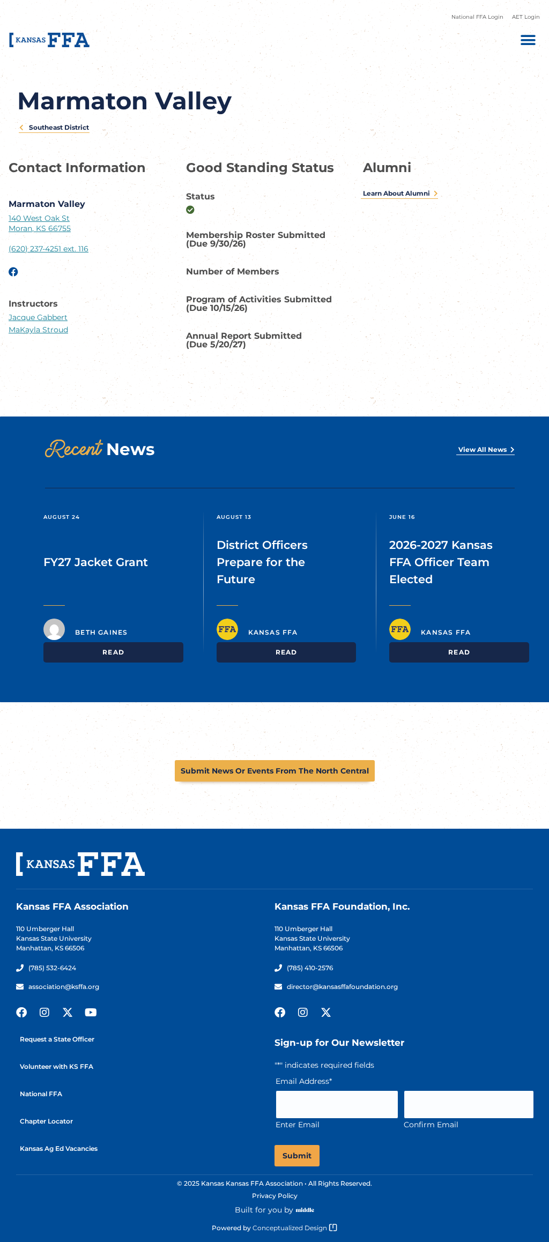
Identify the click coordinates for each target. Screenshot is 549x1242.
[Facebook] (21, 1012)
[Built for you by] (305, 1209)
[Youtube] (90, 1012)
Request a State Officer (57, 1039)
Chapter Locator (46, 1121)
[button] (528, 40)
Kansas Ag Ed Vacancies (59, 1148)
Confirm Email (431, 1124)
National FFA (41, 1094)
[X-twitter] (67, 1012)
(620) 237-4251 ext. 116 (48, 249)
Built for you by (264, 1210)
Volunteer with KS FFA (56, 1066)
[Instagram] (44, 1012)
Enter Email (298, 1124)
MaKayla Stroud (38, 329)
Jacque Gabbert (38, 317)
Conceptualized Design (291, 1228)
